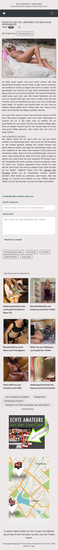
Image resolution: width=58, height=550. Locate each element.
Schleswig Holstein (25, 33)
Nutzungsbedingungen (11, 544)
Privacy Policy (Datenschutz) (32, 544)
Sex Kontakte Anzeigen (29, 4)
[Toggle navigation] (52, 13)
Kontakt (26, 546)
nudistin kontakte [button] (11, 257)
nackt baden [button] (26, 257)
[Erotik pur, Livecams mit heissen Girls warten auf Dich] (29, 431)
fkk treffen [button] (45, 252)
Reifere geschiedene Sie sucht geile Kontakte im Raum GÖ (14, 309)
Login (33, 546)
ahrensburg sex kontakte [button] (13, 252)
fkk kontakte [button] (31, 252)
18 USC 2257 (49, 544)
